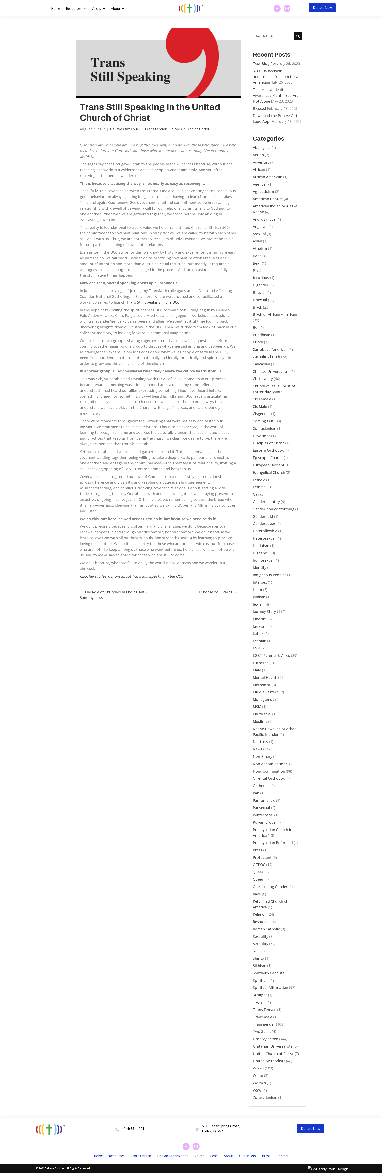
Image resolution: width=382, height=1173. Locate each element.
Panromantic (264, 800)
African (259, 169)
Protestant (262, 857)
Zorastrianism (265, 1097)
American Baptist (268, 198)
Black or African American (275, 314)
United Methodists (269, 1060)
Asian (257, 241)
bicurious (261, 277)
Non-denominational (270, 763)
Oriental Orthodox (269, 778)
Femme (259, 486)
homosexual (263, 560)
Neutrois (260, 741)
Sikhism (259, 965)
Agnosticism (263, 191)
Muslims (260, 721)
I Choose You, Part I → (218, 592)
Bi (254, 270)
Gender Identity (266, 501)
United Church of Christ (189, 129)
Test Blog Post (265, 63)
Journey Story (264, 611)
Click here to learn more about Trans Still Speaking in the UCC (131, 576)
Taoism (259, 1002)
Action (258, 154)
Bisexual (260, 299)
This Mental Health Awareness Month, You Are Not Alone (276, 95)
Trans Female (264, 1009)
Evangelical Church (269, 472)
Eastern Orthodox (268, 450)
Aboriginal (262, 147)
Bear (257, 263)
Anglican (260, 226)
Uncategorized (265, 1038)
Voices (258, 1068)
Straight (260, 994)
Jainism (259, 596)
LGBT (257, 648)
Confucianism (264, 428)
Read (214, 1156)
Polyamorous (264, 822)
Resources (261, 921)
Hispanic (260, 553)
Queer (258, 872)
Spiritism (261, 980)
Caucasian (261, 364)
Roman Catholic (266, 929)
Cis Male (260, 406)
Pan (256, 793)
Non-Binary (262, 756)
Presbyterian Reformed (273, 842)
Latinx (258, 633)
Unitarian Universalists (272, 1046)
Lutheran (261, 662)
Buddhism (261, 334)
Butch (258, 342)
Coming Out (263, 421)
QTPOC (259, 864)
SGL (256, 950)
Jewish (258, 604)
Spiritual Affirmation (270, 987)
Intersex (260, 582)
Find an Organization (172, 1156)
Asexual (259, 233)
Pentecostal (263, 815)
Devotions (261, 435)
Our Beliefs (247, 1156)
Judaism (259, 618)
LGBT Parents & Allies (271, 655)
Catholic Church (266, 356)
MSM (257, 706)
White (258, 1075)
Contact (282, 1156)
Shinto (258, 958)
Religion (260, 914)
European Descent (268, 465)
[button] (322, 7)
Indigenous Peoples (269, 574)
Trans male (262, 1017)
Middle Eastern (266, 692)
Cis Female (262, 399)
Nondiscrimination (269, 771)
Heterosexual (264, 538)
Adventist (261, 162)
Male (257, 670)
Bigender (260, 285)
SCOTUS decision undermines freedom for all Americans (276, 76)
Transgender (155, 129)
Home (98, 1156)
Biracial (259, 292)
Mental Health (265, 677)
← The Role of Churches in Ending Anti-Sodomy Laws (113, 595)
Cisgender (261, 413)
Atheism (260, 248)
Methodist (262, 684)
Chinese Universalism (271, 371)
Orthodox (261, 785)
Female (259, 479)
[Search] (298, 36)
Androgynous (264, 219)
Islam (257, 589)
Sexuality (260, 936)
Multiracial (262, 714)
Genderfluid (263, 516)
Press (257, 850)
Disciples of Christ (268, 443)
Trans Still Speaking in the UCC (152, 302)
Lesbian (259, 640)
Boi (255, 327)
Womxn (259, 1082)
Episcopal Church (268, 457)
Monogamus (263, 699)
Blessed (259, 108)
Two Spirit (262, 1031)
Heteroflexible (265, 530)
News (257, 749)
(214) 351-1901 (133, 1128)
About (228, 1156)
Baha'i (258, 255)
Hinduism (261, 545)
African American (267, 176)
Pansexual (261, 807)
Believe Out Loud (124, 129)
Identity (259, 567)
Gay (256, 494)
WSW (257, 1090)
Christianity (263, 378)
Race (257, 894)
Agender (260, 184)
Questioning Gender (270, 886)
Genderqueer (264, 523)
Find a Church (141, 1156)
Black (257, 307)
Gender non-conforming (273, 509)
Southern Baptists (268, 973)
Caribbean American (270, 349)
